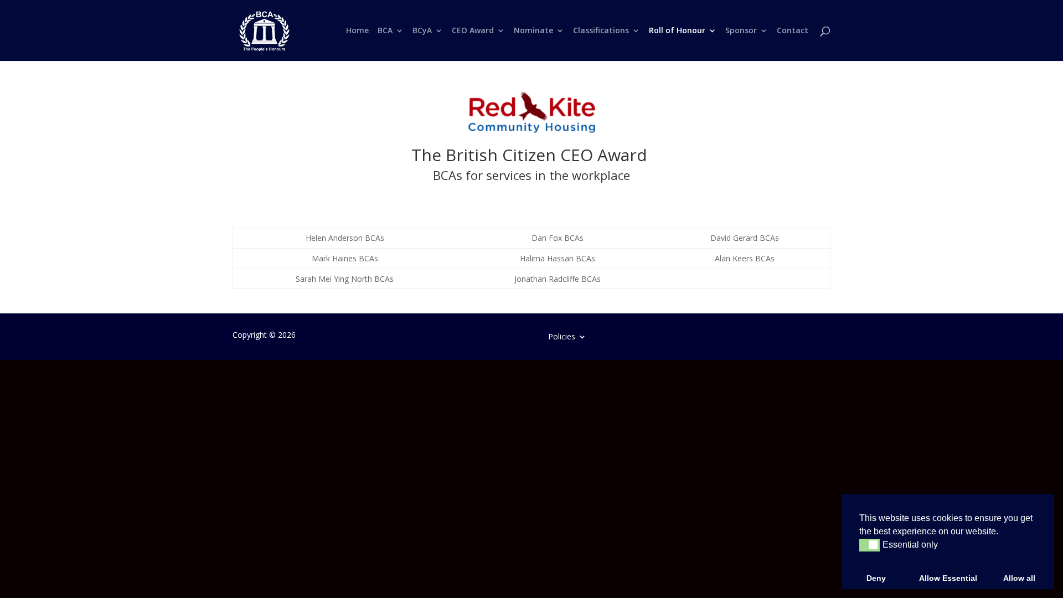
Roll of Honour (677, 31)
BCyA (422, 31)
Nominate (533, 31)
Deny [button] (876, 578)
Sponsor (741, 31)
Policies (561, 336)
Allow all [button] (1019, 578)
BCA (385, 31)
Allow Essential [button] (948, 578)
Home (357, 31)
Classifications (601, 31)
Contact (792, 31)
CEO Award (473, 31)
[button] (869, 545)
